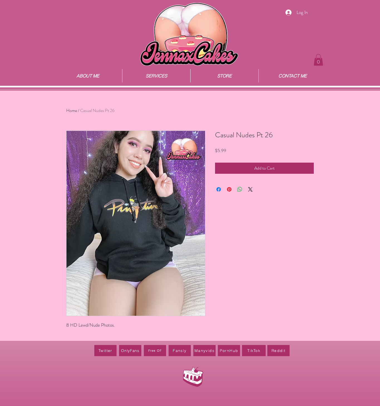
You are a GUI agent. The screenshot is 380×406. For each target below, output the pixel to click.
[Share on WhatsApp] (239, 189)
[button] (318, 60)
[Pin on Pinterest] (229, 189)
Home (71, 110)
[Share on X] (250, 189)
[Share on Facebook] (218, 189)
